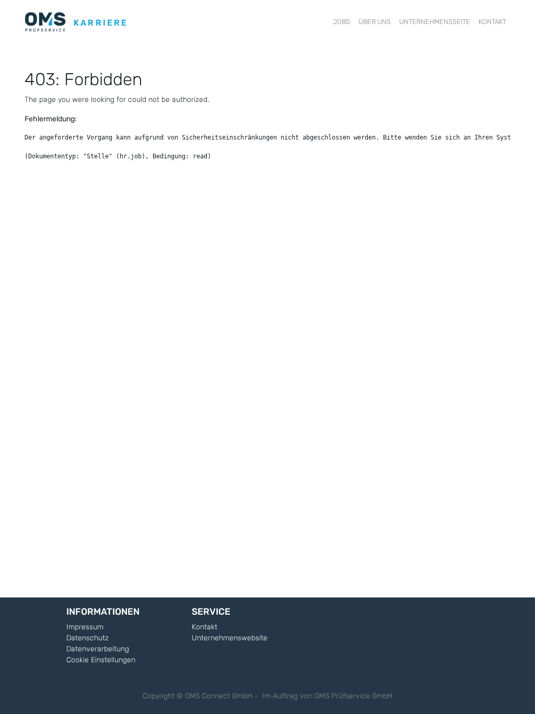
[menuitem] (341, 22)
